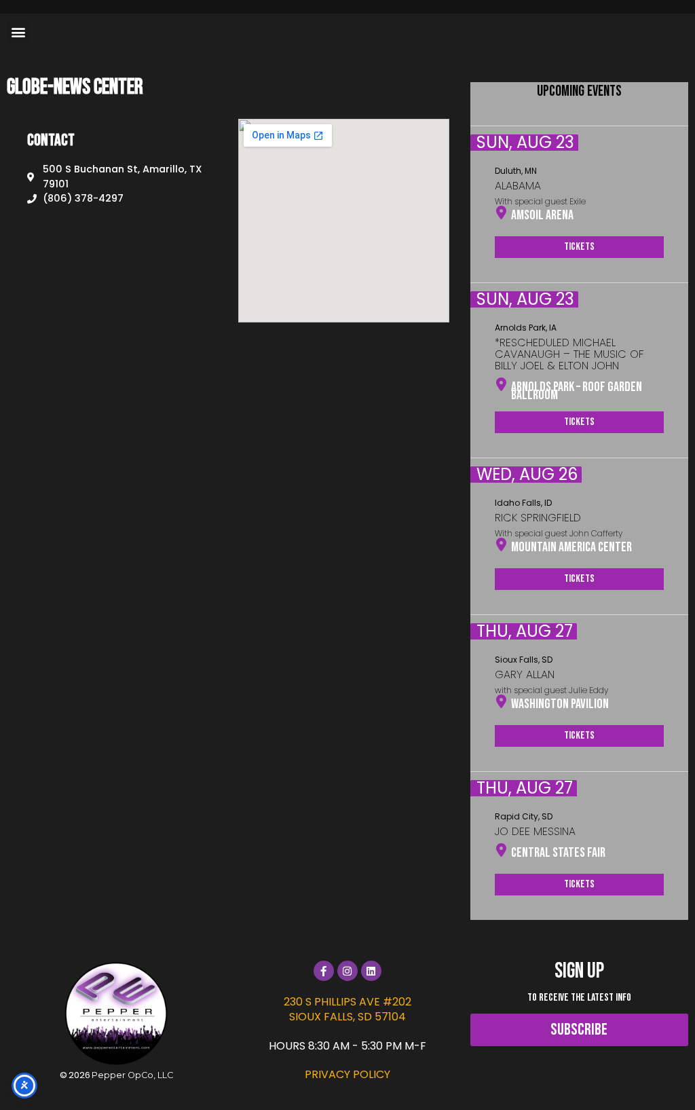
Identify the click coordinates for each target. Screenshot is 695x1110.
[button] (18, 31)
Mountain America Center (571, 547)
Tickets (579, 246)
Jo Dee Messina (535, 831)
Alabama (518, 185)
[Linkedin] (371, 971)
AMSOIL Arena (542, 215)
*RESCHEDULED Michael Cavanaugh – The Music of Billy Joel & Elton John (569, 354)
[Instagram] (347, 971)
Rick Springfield (538, 517)
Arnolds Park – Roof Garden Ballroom (576, 391)
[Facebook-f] (324, 971)
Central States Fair (558, 853)
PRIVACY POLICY (347, 1074)
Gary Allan (525, 674)
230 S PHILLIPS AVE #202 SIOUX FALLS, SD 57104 (347, 1009)
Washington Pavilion (560, 704)
